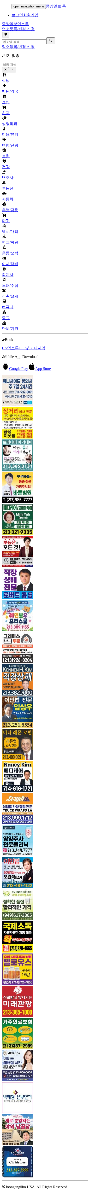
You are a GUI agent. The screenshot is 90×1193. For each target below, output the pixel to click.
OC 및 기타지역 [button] (32, 348)
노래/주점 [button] (10, 285)
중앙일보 (15, 24)
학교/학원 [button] (10, 242)
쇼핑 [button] (6, 102)
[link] (45, 391)
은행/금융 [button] (10, 210)
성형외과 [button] (9, 124)
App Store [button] (43, 369)
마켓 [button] (6, 221)
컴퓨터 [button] (7, 307)
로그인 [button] (17, 15)
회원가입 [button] (30, 15)
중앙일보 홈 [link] (56, 6)
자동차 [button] (7, 199)
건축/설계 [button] (10, 296)
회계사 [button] (7, 275)
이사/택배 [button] (10, 264)
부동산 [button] (7, 188)
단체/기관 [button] (10, 329)
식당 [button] (6, 80)
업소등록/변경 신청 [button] (18, 29)
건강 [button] (6, 167)
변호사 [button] (7, 177)
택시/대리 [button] (10, 231)
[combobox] (24, 64)
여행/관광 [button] (10, 145)
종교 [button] (6, 318)
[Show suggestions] (5, 69)
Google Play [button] (18, 369)
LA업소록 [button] (10, 348)
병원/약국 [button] (10, 91)
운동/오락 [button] (10, 253)
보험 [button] (6, 156)
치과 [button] (6, 113)
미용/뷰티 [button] (10, 134)
